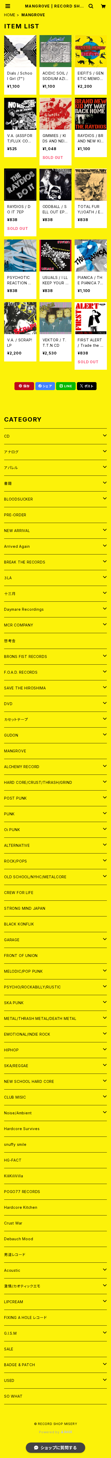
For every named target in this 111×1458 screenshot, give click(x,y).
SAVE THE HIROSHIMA (25, 688)
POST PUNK (15, 798)
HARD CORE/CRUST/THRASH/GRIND (38, 782)
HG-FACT (13, 1160)
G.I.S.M (10, 1333)
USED (9, 1380)
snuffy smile (15, 1144)
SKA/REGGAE (16, 1066)
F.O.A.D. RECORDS (21, 672)
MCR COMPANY (18, 625)
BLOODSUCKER (18, 499)
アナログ (11, 452)
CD (7, 436)
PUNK (9, 814)
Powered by (50, 1432)
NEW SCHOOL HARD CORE (29, 1081)
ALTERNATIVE (17, 845)
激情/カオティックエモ (22, 1286)
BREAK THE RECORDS (24, 562)
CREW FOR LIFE (18, 892)
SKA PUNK (13, 1003)
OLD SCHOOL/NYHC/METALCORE (35, 877)
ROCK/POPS (15, 861)
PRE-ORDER (15, 515)
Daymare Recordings (24, 609)
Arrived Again (17, 546)
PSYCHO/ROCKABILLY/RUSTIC (32, 987)
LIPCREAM (13, 1302)
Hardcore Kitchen (20, 1207)
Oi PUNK (12, 829)
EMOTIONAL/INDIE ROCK (27, 1034)
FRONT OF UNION (21, 955)
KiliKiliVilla (13, 1176)
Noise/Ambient (17, 1113)
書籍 (8, 483)
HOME (9, 15)
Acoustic (12, 1270)
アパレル (11, 467)
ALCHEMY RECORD (21, 766)
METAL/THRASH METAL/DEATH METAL (40, 1018)
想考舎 (9, 641)
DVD (8, 704)
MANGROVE (15, 751)
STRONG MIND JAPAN (24, 908)
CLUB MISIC (15, 1097)
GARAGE (12, 940)
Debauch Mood (18, 1239)
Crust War (13, 1223)
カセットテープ (16, 719)
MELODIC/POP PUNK (23, 971)
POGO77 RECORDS (22, 1191)
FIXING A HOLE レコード (25, 1317)
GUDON (11, 735)
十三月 (9, 593)
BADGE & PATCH (19, 1365)
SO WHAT (13, 1396)
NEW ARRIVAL (17, 530)
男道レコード (15, 1254)
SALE (8, 1349)
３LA (8, 578)
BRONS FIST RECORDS (25, 656)
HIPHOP (11, 1050)
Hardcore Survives (22, 1128)
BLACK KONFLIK (19, 924)
